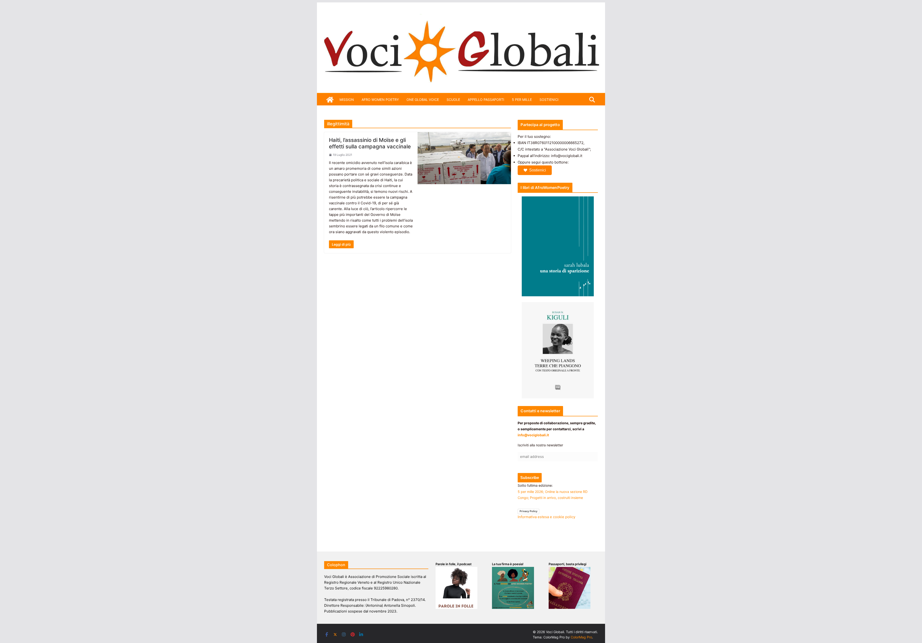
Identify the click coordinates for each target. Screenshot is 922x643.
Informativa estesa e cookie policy (546, 517)
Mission (347, 99)
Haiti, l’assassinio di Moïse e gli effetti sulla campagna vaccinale (370, 143)
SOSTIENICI (549, 99)
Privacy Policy (528, 511)
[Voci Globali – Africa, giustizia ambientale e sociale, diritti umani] (461, 16)
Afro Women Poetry (380, 99)
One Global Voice (422, 99)
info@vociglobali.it (533, 435)
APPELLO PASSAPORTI (486, 99)
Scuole (453, 99)
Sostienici (537, 170)
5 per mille (522, 99)
